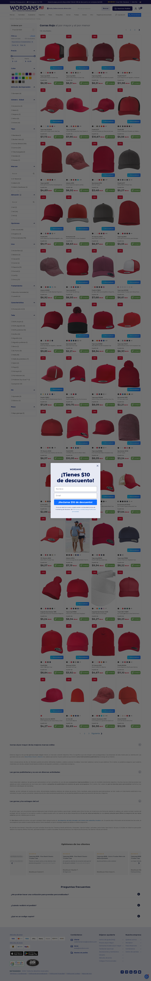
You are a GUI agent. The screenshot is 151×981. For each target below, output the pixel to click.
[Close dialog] (97, 466)
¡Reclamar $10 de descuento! (75, 502)
